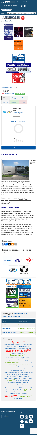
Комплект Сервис (7, 328)
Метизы (24, 378)
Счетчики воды (27, 387)
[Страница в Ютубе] (26, 416)
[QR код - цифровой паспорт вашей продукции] (25, 303)
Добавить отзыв (18, 148)
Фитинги (24, 393)
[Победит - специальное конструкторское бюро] (28, 32)
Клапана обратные (13, 363)
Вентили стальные (12, 346)
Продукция (15, 98)
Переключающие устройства (15, 382)
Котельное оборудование (27, 372)
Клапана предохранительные (18, 365)
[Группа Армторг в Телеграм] (31, 416)
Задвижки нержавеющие (25, 348)
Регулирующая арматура (18, 386)
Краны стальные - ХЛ (24, 376)
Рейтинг (23, 102)
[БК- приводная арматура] (18, 45)
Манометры (17, 378)
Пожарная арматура (15, 384)
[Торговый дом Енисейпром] (18, 283)
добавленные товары (14, 315)
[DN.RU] (18, 260)
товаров (10, 339)
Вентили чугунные (25, 346)
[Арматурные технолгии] (13, 270)
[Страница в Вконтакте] (22, 416)
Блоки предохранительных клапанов (13, 344)
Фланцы (10, 395)
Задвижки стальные (18, 350)
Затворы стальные (26, 357)
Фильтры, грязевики (15, 393)
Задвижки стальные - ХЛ (18, 353)
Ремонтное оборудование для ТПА (13, 387)
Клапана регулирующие (11, 367)
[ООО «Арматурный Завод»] (8, 32)
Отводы (11, 380)
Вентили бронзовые (28, 344)
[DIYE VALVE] (7, 260)
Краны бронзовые (12, 374)
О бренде (6, 98)
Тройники (18, 390)
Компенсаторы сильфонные (19, 368)
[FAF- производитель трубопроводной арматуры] (18, 58)
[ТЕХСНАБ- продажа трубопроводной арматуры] (18, 68)
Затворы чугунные (18, 359)
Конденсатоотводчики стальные (18, 370)
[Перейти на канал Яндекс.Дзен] (31, 421)
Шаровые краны (25, 396)
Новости (24, 98)
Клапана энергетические (27, 367)
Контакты (5, 102)
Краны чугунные (8, 378)
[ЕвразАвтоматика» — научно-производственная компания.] (12, 303)
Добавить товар (15, 316)
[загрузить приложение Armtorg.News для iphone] (25, 5)
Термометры (10, 390)
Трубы (27, 389)
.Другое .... (18, 342)
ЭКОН (4, 325)
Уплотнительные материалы (24, 391)
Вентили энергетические (11, 348)
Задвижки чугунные (18, 355)
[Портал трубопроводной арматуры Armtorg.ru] (11, 18)
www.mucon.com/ (18, 112)
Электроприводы (18, 398)
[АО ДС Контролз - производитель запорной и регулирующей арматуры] (18, 32)
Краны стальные (12, 376)
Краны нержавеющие (24, 374)
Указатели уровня (10, 391)
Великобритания (9, 93)
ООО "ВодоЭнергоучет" (9, 332)
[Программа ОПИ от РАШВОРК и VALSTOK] (18, 78)
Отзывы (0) (14, 102)
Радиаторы (24, 384)
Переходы (26, 382)
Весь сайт (8, 21)
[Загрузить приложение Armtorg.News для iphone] (26, 421)
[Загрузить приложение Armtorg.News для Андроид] (22, 421)
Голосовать (22, 122)
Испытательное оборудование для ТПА (18, 361)
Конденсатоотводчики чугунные (11, 372)
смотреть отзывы (19, 93)
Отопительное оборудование (23, 380)
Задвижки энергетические (13, 357)
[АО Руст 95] (12, 293)
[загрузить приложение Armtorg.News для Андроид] (22, 5)
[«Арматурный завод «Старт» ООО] (24, 270)
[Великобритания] (2, 93)
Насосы (31, 378)
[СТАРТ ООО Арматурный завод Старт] (29, 260)
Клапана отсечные (27, 363)
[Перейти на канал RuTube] (22, 425)
